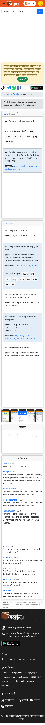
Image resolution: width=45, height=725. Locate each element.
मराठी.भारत (5, 672)
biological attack (10, 499)
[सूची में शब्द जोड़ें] (17, 113)
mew (5, 546)
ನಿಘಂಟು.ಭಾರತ (23, 676)
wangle (33, 338)
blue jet (6, 471)
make (19, 265)
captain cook (19, 166)
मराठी (22, 136)
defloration (8, 579)
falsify (21, 335)
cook (7, 114)
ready (34, 265)
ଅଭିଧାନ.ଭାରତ (35, 676)
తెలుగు (31, 131)
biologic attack (9, 488)
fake (15, 335)
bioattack (7, 590)
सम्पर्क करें (33, 659)
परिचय (4, 659)
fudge (28, 335)
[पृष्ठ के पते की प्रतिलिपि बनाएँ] (4, 87)
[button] (5, 415)
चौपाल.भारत (30, 681)
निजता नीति (11, 659)
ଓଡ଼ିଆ (8, 136)
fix (14, 265)
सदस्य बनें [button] (22, 79)
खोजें (40, 11)
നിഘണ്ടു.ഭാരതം (8, 676)
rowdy (6, 463)
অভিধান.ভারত (6, 681)
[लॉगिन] (41, 3)
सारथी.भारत (5, 685)
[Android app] (11, 643)
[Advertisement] (22, 38)
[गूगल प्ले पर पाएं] (37, 87)
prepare (26, 265)
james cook (15, 169)
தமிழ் (35, 136)
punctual (7, 557)
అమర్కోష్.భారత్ (16, 672)
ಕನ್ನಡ (15, 136)
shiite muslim (9, 510)
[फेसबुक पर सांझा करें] (19, 87)
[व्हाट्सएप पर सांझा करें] (14, 87)
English (16, 94)
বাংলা (28, 136)
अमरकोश (7, 94)
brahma (6, 568)
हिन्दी (24, 131)
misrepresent (22, 338)
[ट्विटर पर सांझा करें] (9, 87)
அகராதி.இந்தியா (31, 672)
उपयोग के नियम (23, 659)
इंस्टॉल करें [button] (22, 413)
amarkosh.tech (18, 681)
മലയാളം (10, 141)
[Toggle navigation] (4, 3)
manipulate (10, 338)
